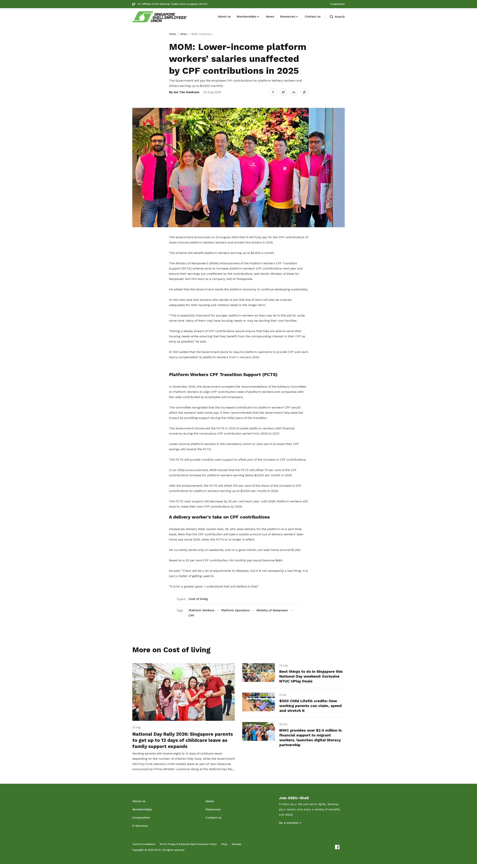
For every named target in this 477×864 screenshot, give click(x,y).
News (183, 34)
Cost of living (198, 599)
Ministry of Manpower (272, 610)
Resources (213, 809)
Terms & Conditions (143, 844)
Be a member (289, 823)
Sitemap (236, 844)
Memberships (142, 809)
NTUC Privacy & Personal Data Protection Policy (188, 844)
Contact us (213, 817)
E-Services (140, 825)
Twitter (285, 92)
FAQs (224, 844)
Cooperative (337, 4)
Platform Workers (201, 610)
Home (172, 34)
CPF (191, 615)
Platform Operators (235, 610)
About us (138, 801)
